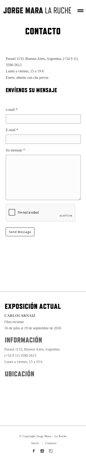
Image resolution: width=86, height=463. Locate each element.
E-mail (12, 130)
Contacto (51, 443)
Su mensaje (15, 150)
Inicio (35, 443)
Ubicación (19, 373)
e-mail (11, 110)
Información (23, 340)
